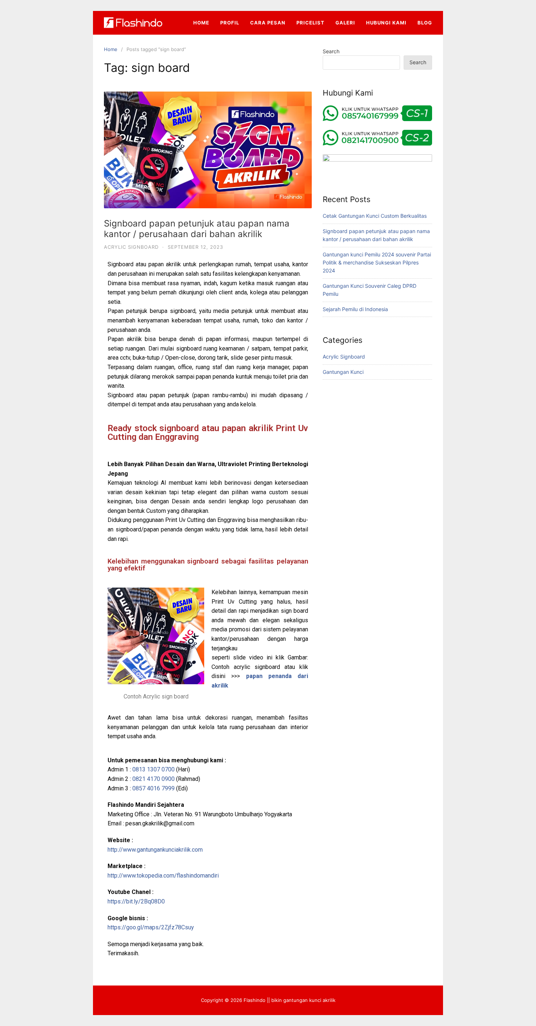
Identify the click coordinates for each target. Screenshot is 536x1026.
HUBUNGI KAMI (386, 23)
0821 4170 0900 (153, 778)
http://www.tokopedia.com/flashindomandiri (163, 875)
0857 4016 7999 (153, 788)
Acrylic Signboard (131, 247)
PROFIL (229, 23)
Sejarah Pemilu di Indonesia (355, 309)
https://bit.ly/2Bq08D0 (136, 901)
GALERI (345, 23)
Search (331, 51)
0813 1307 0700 (153, 769)
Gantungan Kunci (343, 372)
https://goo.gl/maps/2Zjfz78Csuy (151, 927)
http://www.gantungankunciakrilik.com (155, 849)
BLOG (424, 23)
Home (110, 49)
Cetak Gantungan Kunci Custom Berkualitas (375, 216)
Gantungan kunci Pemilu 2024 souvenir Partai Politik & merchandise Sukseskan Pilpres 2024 (377, 262)
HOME (201, 23)
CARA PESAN (268, 23)
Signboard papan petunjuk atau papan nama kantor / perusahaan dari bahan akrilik (197, 228)
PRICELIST (310, 23)
